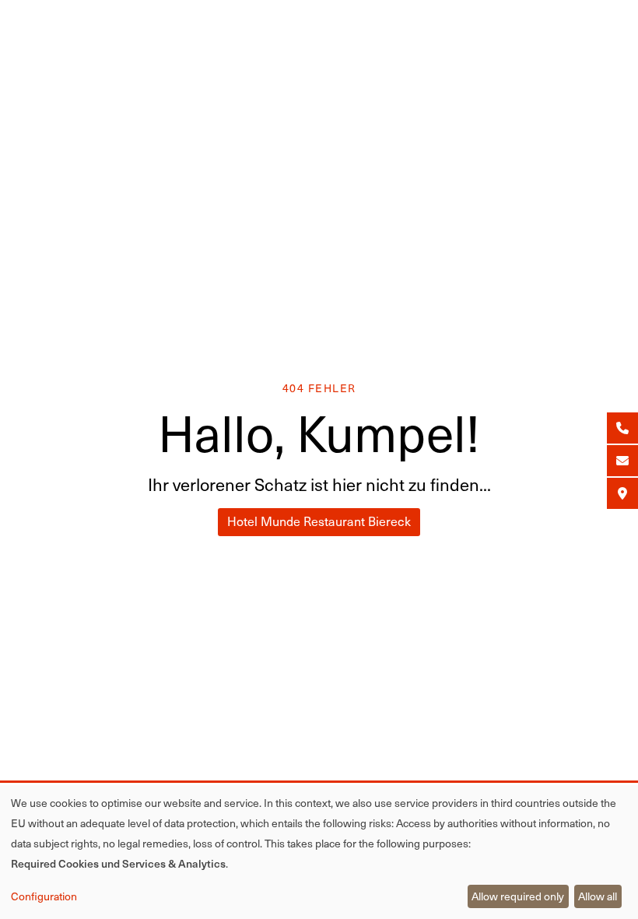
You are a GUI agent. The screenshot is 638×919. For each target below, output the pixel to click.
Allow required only (517, 896)
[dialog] (319, 852)
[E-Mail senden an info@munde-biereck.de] (622, 460)
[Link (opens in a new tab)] (622, 493)
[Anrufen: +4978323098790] (622, 428)
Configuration (44, 896)
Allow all (597, 896)
